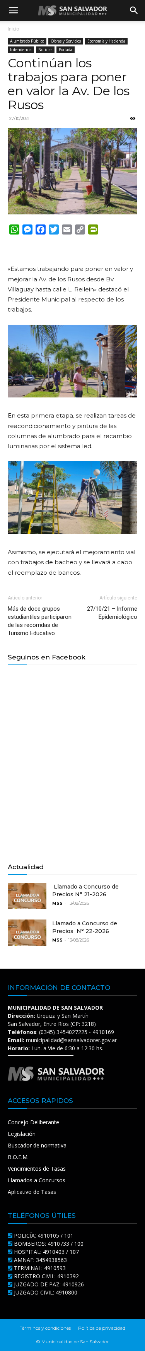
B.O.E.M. (18, 1157)
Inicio (13, 29)
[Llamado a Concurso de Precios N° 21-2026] (27, 896)
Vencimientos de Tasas (37, 1168)
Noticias (45, 49)
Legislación (22, 1133)
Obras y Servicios (66, 41)
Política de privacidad (101, 1328)
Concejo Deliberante (33, 1122)
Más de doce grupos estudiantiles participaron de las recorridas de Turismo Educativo (40, 621)
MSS (57, 903)
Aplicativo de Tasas (32, 1191)
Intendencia (21, 49)
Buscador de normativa (37, 1145)
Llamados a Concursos (36, 1180)
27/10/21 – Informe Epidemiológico (112, 612)
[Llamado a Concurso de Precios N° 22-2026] (27, 933)
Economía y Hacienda (106, 41)
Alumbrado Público (27, 41)
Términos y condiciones (45, 1328)
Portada (65, 49)
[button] (13, 10)
